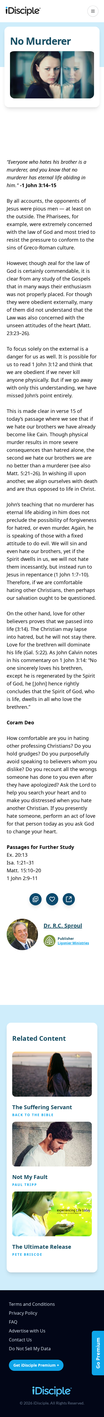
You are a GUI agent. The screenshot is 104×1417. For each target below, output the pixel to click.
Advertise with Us (27, 1331)
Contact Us (20, 1340)
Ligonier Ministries (73, 943)
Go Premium (98, 1353)
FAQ (13, 1322)
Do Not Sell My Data (30, 1349)
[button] (92, 11)
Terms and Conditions (32, 1304)
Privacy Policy (23, 1313)
